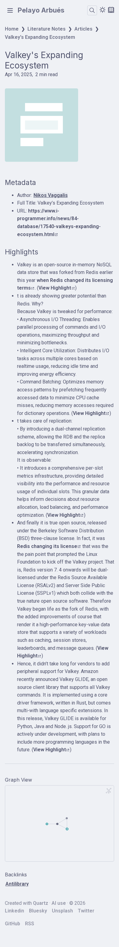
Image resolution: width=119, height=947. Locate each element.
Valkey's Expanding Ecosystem (40, 37)
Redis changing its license (47, 546)
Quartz (40, 903)
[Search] (92, 10)
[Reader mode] (111, 10)
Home (12, 29)
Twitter (86, 911)
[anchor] (41, 182)
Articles (83, 29)
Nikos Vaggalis (51, 195)
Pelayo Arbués (41, 10)
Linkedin (14, 911)
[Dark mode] (102, 10)
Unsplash (62, 911)
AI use (59, 903)
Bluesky (38, 911)
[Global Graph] (108, 790)
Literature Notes (46, 29)
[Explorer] (10, 10)
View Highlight (54, 288)
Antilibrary (17, 884)
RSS (29, 924)
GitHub (12, 924)
